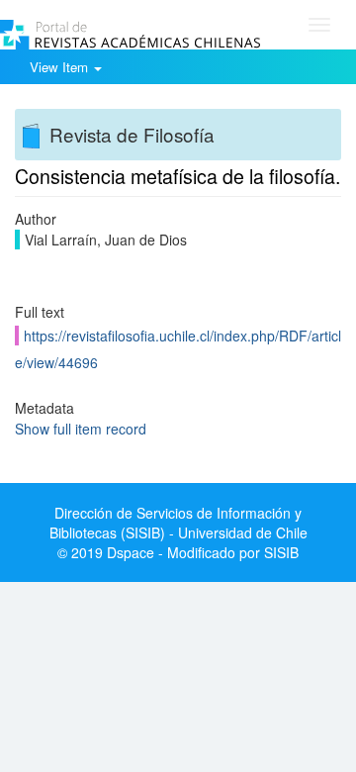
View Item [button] (61, 66)
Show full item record (80, 428)
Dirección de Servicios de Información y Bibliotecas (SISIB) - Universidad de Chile (178, 522)
